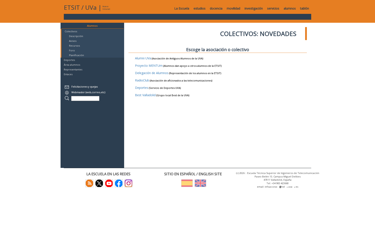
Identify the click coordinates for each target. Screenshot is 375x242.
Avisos (72, 40)
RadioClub (142, 80)
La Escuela (181, 8)
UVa (91, 7)
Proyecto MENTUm (149, 65)
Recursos (74, 45)
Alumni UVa (143, 58)
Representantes (73, 69)
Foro (72, 50)
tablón (304, 8)
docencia (216, 8)
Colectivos (71, 31)
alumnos (290, 8)
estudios (200, 8)
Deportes (69, 60)
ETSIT (72, 7)
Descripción (76, 36)
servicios (273, 8)
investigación (254, 8)
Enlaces (68, 74)
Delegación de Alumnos (151, 73)
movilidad (233, 8)
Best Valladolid (145, 95)
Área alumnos (72, 64)
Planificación (76, 55)
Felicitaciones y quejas (84, 86)
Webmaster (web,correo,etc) (87, 92)
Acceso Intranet (106, 7)
